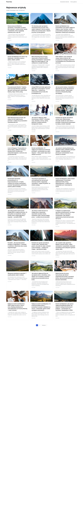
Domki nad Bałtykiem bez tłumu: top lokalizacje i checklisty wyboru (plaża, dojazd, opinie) (17, 58)
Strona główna (73, 1)
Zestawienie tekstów (64, 1)
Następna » (44, 325)
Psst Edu (9, 2)
